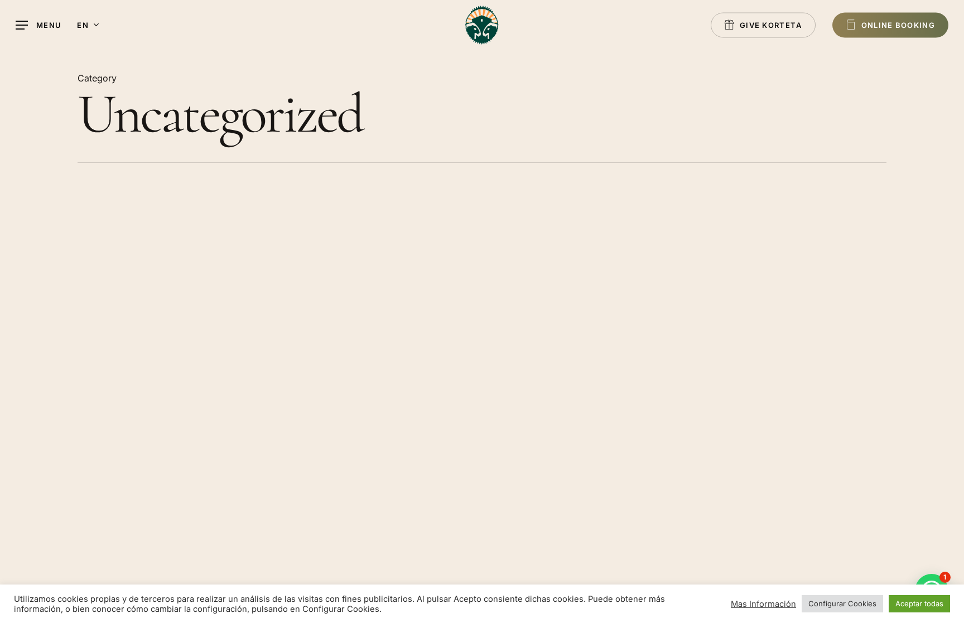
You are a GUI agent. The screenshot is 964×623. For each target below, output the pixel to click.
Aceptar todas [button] (919, 603)
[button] (38, 25)
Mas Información (763, 604)
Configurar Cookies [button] (842, 603)
